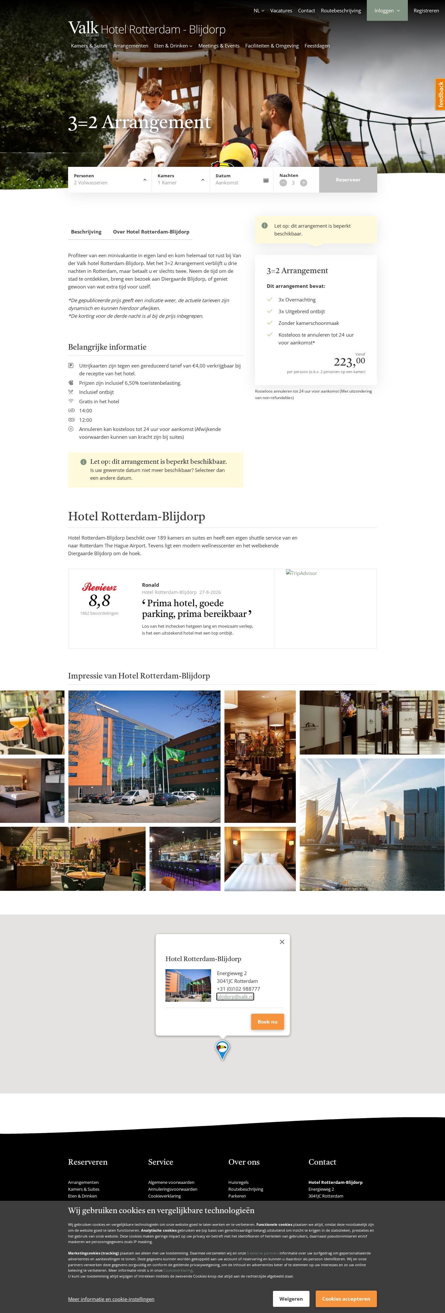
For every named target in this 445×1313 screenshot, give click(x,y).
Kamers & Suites (89, 45)
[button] (223, 1051)
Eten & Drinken (82, 1196)
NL (257, 10)
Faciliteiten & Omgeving (272, 45)
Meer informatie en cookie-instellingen (111, 1299)
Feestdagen (317, 45)
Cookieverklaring (178, 1270)
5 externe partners (263, 1253)
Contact (306, 10)
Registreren (426, 10)
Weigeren (291, 1298)
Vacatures (281, 10)
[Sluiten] (282, 942)
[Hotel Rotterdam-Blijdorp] (146, 34)
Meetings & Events (218, 45)
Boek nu (268, 1021)
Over (151, 231)
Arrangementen (130, 45)
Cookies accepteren (346, 1298)
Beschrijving (86, 231)
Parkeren (237, 1196)
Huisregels (238, 1182)
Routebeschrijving (341, 10)
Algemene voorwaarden (171, 1182)
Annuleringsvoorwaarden (172, 1189)
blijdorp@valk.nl (235, 996)
